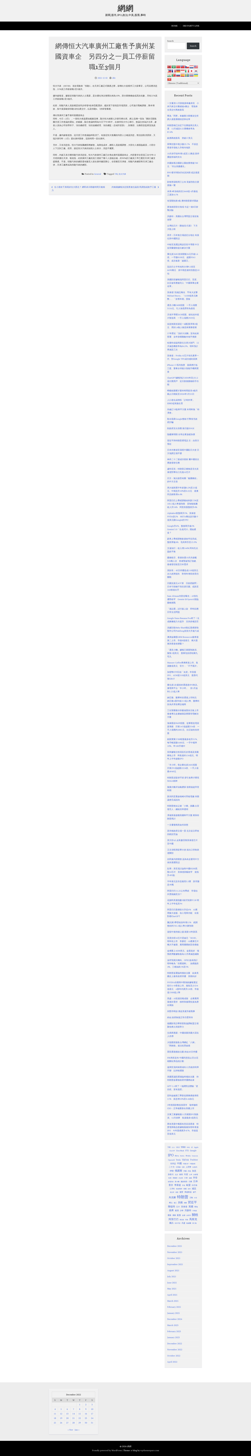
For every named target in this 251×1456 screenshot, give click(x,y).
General (97, 174)
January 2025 (173, 1313)
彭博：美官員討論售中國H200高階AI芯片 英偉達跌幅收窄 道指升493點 (183, 872)
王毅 (191, 1197)
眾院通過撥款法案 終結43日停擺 (182, 1051)
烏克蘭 (172, 1197)
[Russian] (178, 74)
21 (73, 1418)
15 (79, 1413)
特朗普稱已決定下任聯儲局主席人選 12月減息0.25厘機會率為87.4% (183, 128)
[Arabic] (174, 66)
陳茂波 (182, 1220)
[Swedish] (187, 74)
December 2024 (174, 1319)
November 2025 (174, 1252)
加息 (194, 1170)
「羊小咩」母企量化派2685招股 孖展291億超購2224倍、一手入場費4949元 (183, 768)
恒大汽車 (122, 174)
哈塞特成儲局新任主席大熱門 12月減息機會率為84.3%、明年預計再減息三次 (183, 346)
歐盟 (188, 1184)
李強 (183, 1185)
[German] (178, 70)
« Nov (70, 1429)
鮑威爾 (188, 1223)
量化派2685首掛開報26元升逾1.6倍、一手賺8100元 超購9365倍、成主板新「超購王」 (182, 257)
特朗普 (182, 1196)
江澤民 (172, 1188)
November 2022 (174, 1349)
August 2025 (173, 1270)
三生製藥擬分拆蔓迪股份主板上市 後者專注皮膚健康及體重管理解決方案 (184, 713)
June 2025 (172, 1282)
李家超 (177, 1185)
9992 (188, 1147)
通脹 (169, 1215)
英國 (191, 1206)
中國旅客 (192, 1164)
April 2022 (172, 1361)
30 (86, 1422)
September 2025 (175, 1264)
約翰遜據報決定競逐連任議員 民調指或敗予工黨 (134, 187)
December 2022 (174, 1343)
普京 (171, 1185)
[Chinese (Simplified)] (178, 66)
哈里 (170, 1178)
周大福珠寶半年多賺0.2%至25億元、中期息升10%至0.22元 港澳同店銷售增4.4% (182, 491)
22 (79, 1418)
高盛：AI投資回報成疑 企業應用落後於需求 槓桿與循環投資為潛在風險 (183, 1002)
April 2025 (172, 1294)
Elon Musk (180, 1151)
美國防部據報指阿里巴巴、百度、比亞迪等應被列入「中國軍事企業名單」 (183, 283)
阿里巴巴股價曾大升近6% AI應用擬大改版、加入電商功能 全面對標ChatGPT (183, 913)
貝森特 (188, 1210)
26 (61, 1422)
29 (79, 1422)
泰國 (185, 1189)
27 (67, 1422)
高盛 (183, 1223)
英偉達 (184, 1206)
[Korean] (196, 70)
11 (55, 1413)
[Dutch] (191, 66)
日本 (195, 1181)
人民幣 (188, 1167)
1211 (173, 1147)
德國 (190, 1178)
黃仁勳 (194, 1223)
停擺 (185, 1171)
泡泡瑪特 (179, 1189)
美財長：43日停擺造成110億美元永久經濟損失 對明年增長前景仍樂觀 (183, 573)
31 (92, 1422)
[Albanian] (169, 66)
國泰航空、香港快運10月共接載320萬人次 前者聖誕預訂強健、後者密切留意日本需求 (182, 561)
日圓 (190, 1181)
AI (192, 1147)
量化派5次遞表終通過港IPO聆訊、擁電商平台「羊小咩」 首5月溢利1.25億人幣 (183, 688)
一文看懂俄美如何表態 (177, 824)
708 (116, 174)
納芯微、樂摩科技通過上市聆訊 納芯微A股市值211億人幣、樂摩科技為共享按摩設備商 (183, 701)
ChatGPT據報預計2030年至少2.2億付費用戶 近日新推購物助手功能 (183, 381)
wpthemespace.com (149, 1450)
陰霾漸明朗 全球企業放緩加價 (181, 434)
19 (61, 1418)
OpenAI (171, 1160)
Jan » (77, 1429)
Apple (196, 1147)
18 (55, 1418)
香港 (186, 1220)
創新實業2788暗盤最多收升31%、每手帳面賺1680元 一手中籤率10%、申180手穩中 (183, 742)
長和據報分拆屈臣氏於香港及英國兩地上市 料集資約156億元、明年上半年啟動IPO (183, 755)
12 (61, 1413)
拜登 (195, 1177)
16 (86, 1413)
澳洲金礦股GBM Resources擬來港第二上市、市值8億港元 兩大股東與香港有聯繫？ (183, 640)
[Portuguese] (174, 74)
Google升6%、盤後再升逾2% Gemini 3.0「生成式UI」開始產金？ (181, 529)
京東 (183, 1167)
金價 (183, 1215)
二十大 (172, 1167)
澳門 (194, 1192)
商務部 (175, 1178)
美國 (180, 1202)
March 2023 (172, 1325)
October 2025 (173, 1258)
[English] (196, 66)
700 (168, 1147)
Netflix (182, 1156)
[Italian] (187, 70)
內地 (189, 1171)
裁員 (177, 1210)
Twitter (194, 1159)
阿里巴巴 (174, 1219)
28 (73, 1422)
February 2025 (174, 1306)
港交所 (172, 1192)
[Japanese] (191, 70)
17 (92, 1413)
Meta (177, 1156)
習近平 (192, 1202)
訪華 (181, 1210)
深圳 (189, 1189)
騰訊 (171, 1222)
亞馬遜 (178, 1167)
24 (92, 1418)
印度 (186, 1174)
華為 (196, 1207)
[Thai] (191, 74)
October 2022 (173, 1355)
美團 (185, 1203)
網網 (125, 8)
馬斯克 (193, 1219)
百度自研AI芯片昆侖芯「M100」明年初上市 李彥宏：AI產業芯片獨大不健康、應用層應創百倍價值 (183, 941)
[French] (174, 70)
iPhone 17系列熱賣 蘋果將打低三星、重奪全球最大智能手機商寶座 (183, 368)
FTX (187, 1150)
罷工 (175, 1203)
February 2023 (174, 1331)
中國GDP (186, 1164)
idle (114, 78)
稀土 (171, 1202)
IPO (171, 1155)
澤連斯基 (188, 1192)
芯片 (178, 1206)
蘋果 (171, 1210)
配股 (179, 1215)
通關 (174, 1215)
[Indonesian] (183, 70)
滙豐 (181, 1192)
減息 (194, 1188)
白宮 (195, 1198)
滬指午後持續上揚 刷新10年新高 (182, 931)
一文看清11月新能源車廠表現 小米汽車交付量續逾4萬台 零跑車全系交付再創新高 (183, 106)
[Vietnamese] (169, 79)
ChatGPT (172, 1151)
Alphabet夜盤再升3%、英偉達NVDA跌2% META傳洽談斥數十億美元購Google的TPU (182, 516)
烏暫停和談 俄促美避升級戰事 (181, 1011)
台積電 (195, 1174)
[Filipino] (169, 70)
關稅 (195, 1215)
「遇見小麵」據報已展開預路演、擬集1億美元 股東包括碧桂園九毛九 (183, 653)
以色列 (194, 1167)
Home (174, 25)
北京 (176, 1174)
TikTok (185, 1159)
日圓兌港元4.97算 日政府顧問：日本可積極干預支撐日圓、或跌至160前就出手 (183, 586)
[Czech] (187, 66)
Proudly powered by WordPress (107, 1450)
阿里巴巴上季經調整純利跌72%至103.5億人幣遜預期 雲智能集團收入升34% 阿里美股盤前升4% (182, 504)
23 (86, 1418)
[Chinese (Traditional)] (183, 66)
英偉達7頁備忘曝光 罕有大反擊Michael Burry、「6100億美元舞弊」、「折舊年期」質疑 (182, 295)
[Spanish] (183, 74)
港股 (176, 1192)
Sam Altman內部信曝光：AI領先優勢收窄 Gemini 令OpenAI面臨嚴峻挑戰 (183, 599)
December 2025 (174, 1246)
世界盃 (173, 1163)
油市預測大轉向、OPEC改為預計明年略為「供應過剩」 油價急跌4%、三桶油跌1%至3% (183, 963)
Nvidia (188, 1156)
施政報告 (184, 1181)
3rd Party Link (191, 25)
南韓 (181, 1174)
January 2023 (173, 1337)
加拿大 (171, 1174)
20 (67, 1418)
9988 (183, 1147)
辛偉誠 (194, 1211)
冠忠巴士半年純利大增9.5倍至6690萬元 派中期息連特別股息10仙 (183, 270)
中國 (179, 1163)
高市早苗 (177, 1223)
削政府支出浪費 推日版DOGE (180, 428)
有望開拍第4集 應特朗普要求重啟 (182, 200)
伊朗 (172, 1170)
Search (170, 40)
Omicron (195, 1156)
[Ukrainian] (196, 74)
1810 (178, 1147)
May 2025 (171, 1288)
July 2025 (171, 1276)
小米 (186, 1178)
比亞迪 (194, 1185)
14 (73, 1413)
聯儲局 (171, 1206)
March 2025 (172, 1300)
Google (193, 1150)
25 (55, 1422)
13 (67, 1413)
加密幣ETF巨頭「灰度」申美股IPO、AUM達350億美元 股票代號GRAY (182, 675)
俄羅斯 (178, 1170)
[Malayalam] (169, 74)
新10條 (177, 1181)
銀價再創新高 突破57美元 (180, 138)
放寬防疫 (171, 1182)
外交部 (181, 1178)
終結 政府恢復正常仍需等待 (180, 1017)
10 (92, 1409)
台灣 (190, 1174)
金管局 (188, 1215)
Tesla (178, 1159)
